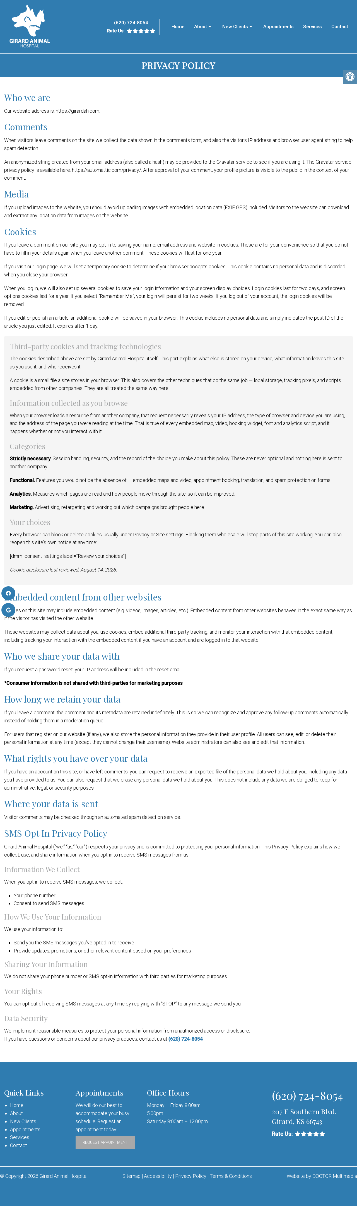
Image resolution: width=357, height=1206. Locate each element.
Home (178, 26)
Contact (339, 26)
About (200, 26)
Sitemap (131, 1176)
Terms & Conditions (231, 1176)
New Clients (235, 26)
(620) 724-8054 (131, 22)
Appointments (278, 26)
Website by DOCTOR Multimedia (322, 1176)
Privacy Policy (191, 1176)
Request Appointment (105, 1142)
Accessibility (158, 1176)
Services (312, 26)
